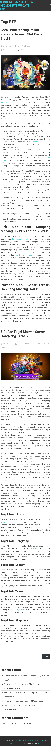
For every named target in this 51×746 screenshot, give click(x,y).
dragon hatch (20, 610)
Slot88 (21, 50)
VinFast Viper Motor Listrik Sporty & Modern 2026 (23, 701)
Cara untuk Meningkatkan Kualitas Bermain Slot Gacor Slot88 (22, 34)
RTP (17, 50)
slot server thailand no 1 (39, 142)
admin (19, 46)
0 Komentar (30, 46)
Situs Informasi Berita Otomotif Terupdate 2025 (16, 5)
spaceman (34, 549)
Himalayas (10, 743)
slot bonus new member (26, 255)
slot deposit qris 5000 (20, 239)
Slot (42, 344)
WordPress (40, 743)
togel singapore (7, 102)
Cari (2, 653)
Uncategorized (7, 50)
